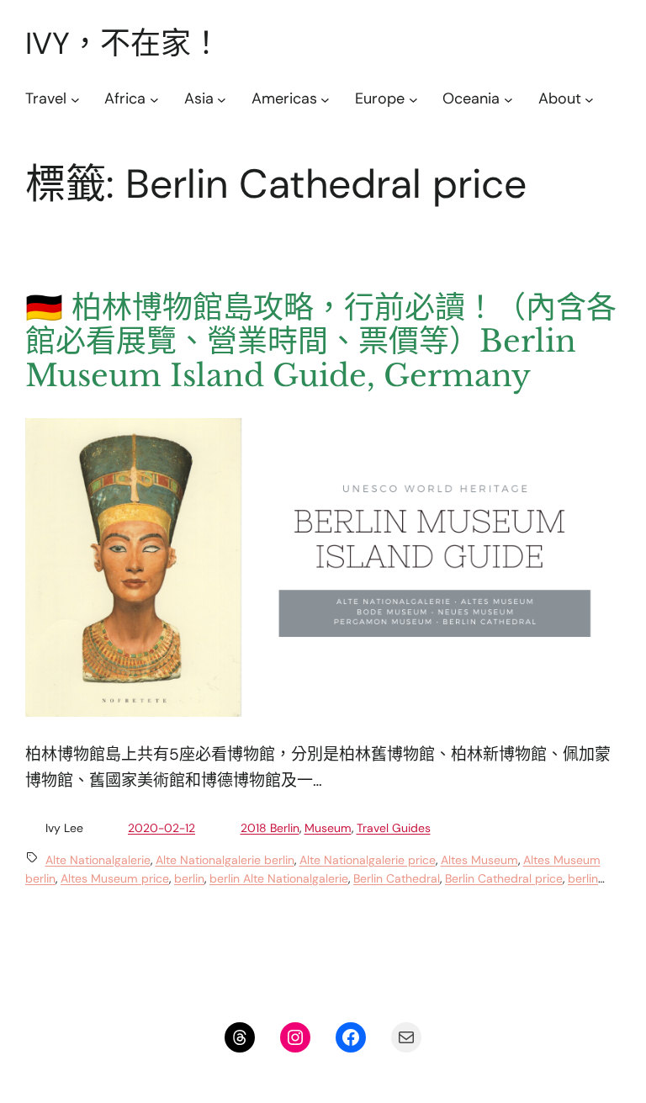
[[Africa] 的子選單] (154, 98)
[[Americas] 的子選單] (325, 98)
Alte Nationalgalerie (98, 859)
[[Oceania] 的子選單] (508, 98)
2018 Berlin (270, 827)
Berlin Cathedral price (504, 878)
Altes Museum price (115, 878)
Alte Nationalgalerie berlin (225, 859)
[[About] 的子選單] (589, 98)
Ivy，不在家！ (123, 43)
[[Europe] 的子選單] (413, 98)
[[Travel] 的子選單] (75, 98)
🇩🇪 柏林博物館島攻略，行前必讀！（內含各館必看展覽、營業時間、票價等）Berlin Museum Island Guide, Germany (321, 342)
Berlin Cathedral (396, 878)
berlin (189, 878)
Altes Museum (479, 859)
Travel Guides (394, 827)
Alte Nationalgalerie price (367, 859)
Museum (328, 827)
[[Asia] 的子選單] (221, 98)
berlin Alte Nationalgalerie (278, 878)
